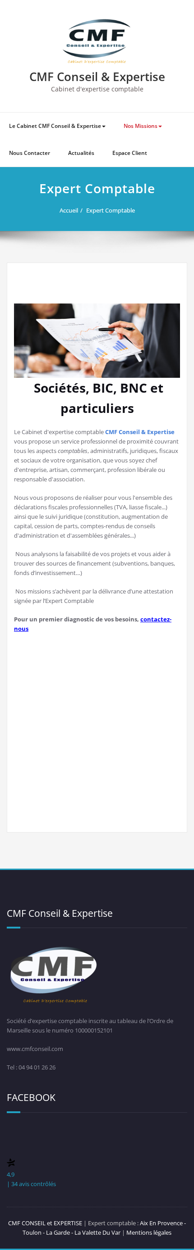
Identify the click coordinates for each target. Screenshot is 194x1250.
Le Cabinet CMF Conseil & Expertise (55, 126)
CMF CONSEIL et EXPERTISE (45, 1223)
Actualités (81, 153)
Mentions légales (148, 1232)
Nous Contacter (29, 153)
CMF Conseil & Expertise (97, 76)
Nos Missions (140, 126)
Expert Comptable (110, 210)
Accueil (69, 210)
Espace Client (129, 153)
